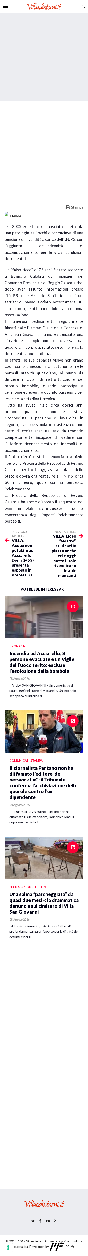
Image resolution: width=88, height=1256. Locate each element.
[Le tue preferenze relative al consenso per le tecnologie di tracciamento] (8, 1247)
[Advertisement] (44, 57)
